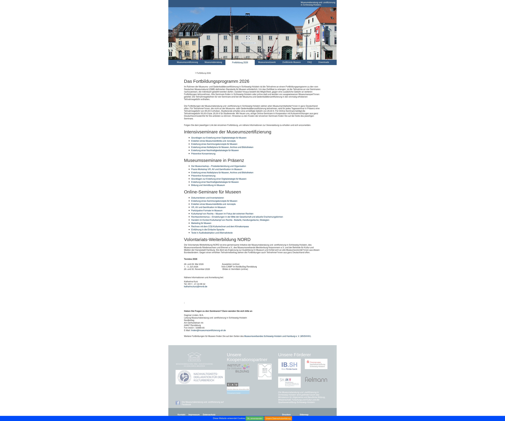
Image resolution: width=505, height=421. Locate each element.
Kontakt (181, 414)
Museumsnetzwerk (267, 62)
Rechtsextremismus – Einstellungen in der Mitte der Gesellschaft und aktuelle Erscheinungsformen (237, 216)
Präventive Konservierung (203, 153)
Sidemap (304, 414)
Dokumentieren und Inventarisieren (207, 197)
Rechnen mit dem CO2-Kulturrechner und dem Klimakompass (220, 226)
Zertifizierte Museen (291, 62)
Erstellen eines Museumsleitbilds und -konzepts (213, 140)
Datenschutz (209, 414)
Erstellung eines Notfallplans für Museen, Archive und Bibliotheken (222, 147)
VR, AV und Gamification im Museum (208, 207)
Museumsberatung (213, 62)
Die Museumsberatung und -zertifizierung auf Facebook (203, 403)
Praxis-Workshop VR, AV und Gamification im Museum (216, 169)
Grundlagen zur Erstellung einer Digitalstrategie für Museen (218, 137)
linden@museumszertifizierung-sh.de (208, 330)
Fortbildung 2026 (240, 62)
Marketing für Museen (201, 223)
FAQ (309, 62)
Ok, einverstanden (254, 418)
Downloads (323, 62)
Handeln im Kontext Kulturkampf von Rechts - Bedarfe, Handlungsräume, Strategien (230, 219)
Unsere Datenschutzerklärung (278, 418)
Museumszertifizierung (187, 62)
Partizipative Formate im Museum (206, 210)
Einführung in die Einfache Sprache (207, 229)
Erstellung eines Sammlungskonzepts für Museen (214, 143)
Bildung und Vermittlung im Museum (208, 185)
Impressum (194, 414)
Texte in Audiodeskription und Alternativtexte (212, 232)
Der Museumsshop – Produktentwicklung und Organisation (218, 166)
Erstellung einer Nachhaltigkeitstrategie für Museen (215, 150)
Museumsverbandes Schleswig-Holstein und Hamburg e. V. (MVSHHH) (277, 336)
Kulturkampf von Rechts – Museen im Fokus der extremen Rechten (222, 213)
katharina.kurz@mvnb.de (196, 286)
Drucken (286, 414)
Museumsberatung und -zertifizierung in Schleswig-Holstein (318, 3)
